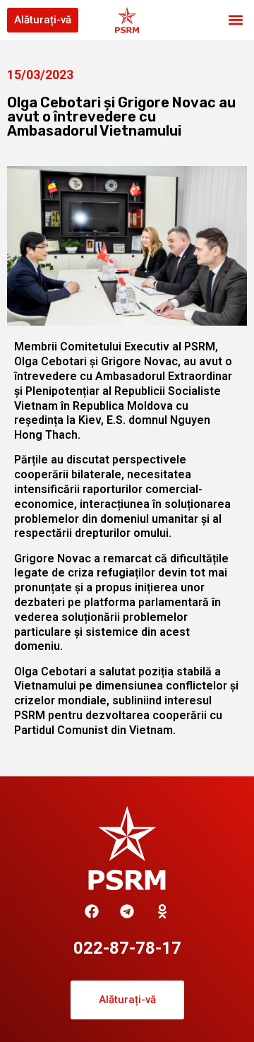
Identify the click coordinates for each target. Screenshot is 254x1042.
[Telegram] (127, 911)
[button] (235, 20)
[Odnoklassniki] (162, 911)
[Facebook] (92, 911)
